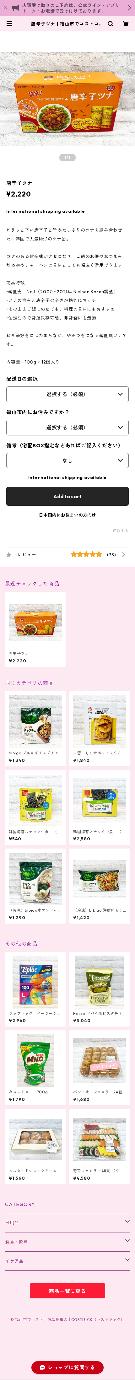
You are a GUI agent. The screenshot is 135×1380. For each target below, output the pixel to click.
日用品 (12, 1223)
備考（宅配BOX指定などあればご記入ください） (64, 445)
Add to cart (67, 496)
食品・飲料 (16, 1242)
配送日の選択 (22, 379)
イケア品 (14, 1261)
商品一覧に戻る (67, 1291)
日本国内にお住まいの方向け (67, 515)
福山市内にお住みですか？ (38, 412)
